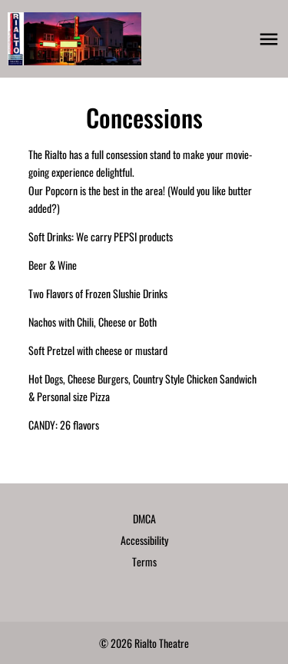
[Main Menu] (268, 39)
